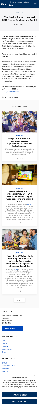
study (16, 269)
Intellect (19, 13)
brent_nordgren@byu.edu (11, 91)
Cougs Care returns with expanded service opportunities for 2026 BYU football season (19, 142)
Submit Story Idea (12, 329)
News (10, 5)
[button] (35, 375)
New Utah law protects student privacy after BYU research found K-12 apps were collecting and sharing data (19, 196)
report (29, 204)
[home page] (3, 4)
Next (19, 300)
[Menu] (35, 4)
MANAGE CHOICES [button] (20, 395)
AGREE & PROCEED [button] (19, 401)
